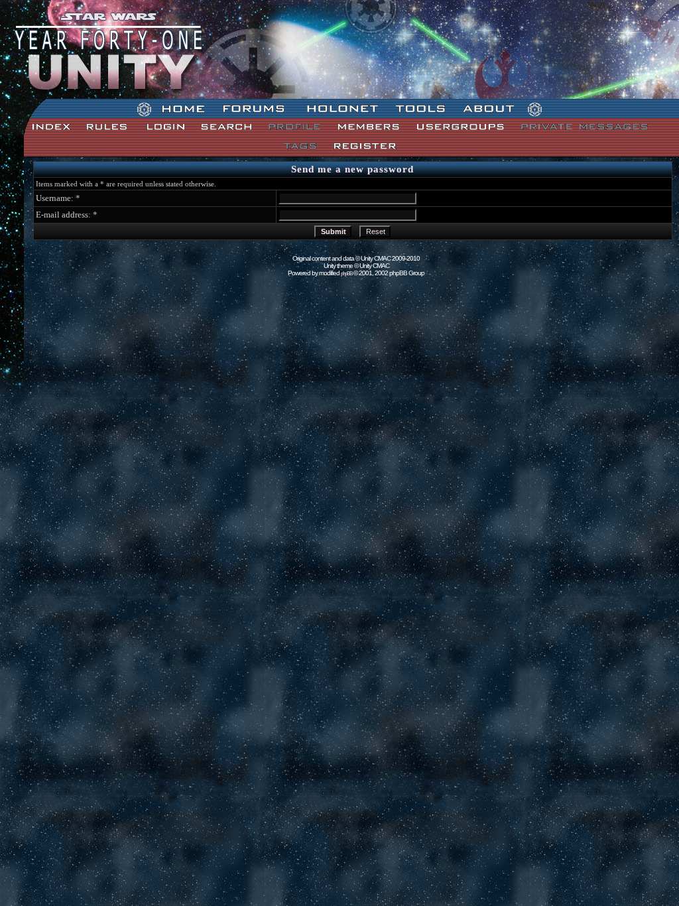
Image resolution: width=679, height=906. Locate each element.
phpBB (346, 274)
